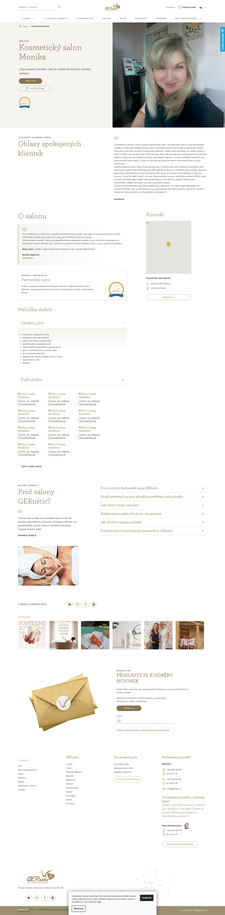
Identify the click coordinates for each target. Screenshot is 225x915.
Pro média (70, 795)
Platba (21, 782)
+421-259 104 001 (174, 779)
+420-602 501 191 (173, 770)
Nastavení (78, 908)
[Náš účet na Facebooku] (85, 604)
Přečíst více (30, 81)
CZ (203, 7)
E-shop (69, 764)
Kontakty (70, 803)
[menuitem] (29, 18)
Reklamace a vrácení (27, 786)
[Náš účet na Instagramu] (77, 604)
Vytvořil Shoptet (185, 910)
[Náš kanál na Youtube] (69, 604)
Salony (69, 791)
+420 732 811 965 (37, 88)
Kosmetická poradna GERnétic (180, 844)
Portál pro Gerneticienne (128, 779)
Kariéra (69, 799)
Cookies (21, 790)
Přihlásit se (129, 708)
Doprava (22, 778)
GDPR (20, 774)
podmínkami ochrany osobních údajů (154, 730)
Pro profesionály (121, 764)
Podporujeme (72, 788)
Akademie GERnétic (123, 772)
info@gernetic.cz (174, 788)
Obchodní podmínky (27, 770)
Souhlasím (146, 898)
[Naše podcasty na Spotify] (93, 604)
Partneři (69, 784)
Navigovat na (169, 297)
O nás (68, 768)
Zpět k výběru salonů (31, 466)
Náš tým (70, 776)
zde (99, 902)
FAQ (20, 766)
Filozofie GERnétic (74, 772)
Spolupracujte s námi (123, 768)
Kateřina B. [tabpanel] (160, 172)
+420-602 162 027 (174, 830)
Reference (70, 780)
